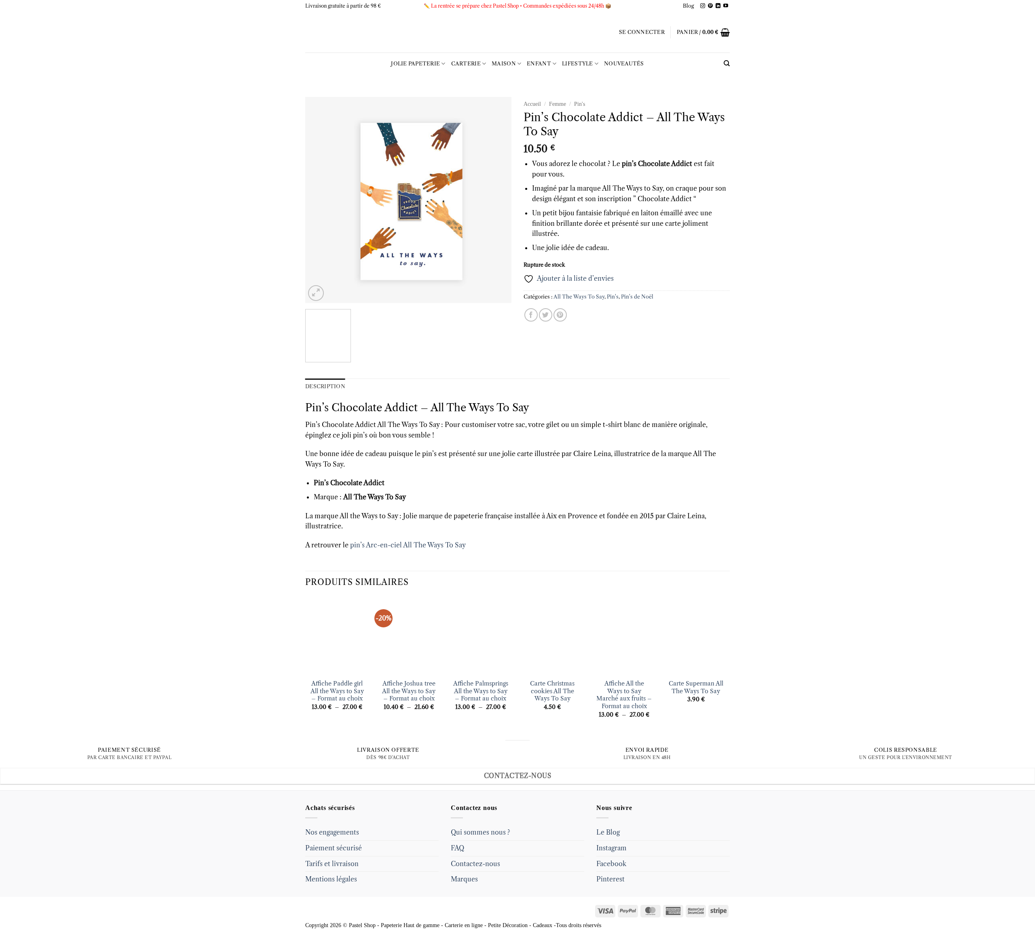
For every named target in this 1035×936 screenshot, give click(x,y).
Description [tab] (325, 386)
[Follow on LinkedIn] (718, 6)
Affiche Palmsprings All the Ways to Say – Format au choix (480, 691)
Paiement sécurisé (333, 848)
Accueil (532, 104)
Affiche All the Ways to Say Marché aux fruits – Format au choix (624, 695)
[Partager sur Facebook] (531, 315)
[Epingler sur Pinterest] (560, 315)
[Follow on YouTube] (725, 6)
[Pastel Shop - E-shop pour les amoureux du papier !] (517, 32)
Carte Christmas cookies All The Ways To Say (552, 691)
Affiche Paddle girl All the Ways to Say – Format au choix (337, 691)
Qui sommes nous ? (480, 832)
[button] (642, 32)
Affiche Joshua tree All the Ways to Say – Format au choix (408, 691)
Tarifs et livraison (332, 864)
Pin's (579, 104)
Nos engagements (332, 832)
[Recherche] (727, 63)
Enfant (539, 64)
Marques (464, 879)
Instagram (611, 848)
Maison (504, 64)
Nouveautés (624, 64)
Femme (557, 104)
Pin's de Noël (637, 297)
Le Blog (608, 832)
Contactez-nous (475, 864)
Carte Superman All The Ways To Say (696, 687)
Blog (688, 6)
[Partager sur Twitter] (545, 315)
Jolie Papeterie (415, 64)
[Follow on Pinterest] (710, 6)
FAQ (457, 848)
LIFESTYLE (577, 64)
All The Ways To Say (578, 297)
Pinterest (610, 879)
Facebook (611, 864)
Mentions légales (331, 879)
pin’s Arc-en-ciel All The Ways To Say (408, 545)
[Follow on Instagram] (702, 6)
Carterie (466, 64)
